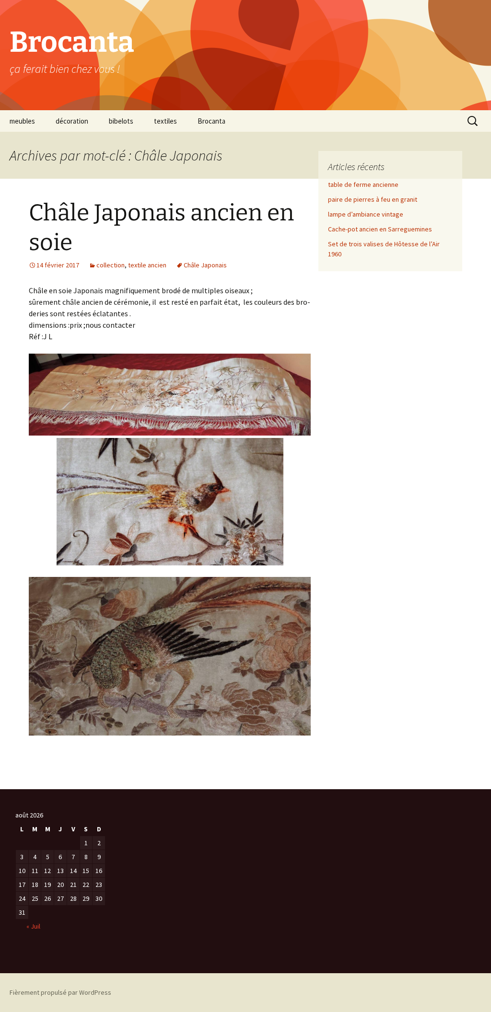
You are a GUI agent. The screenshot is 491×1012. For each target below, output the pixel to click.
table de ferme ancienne (363, 184)
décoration (72, 121)
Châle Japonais (205, 265)
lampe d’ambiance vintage (365, 214)
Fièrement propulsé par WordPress (60, 992)
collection (110, 265)
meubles (22, 121)
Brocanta (211, 121)
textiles (165, 121)
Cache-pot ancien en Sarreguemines (380, 229)
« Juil (33, 926)
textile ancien (147, 265)
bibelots (121, 121)
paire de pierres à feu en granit (372, 199)
